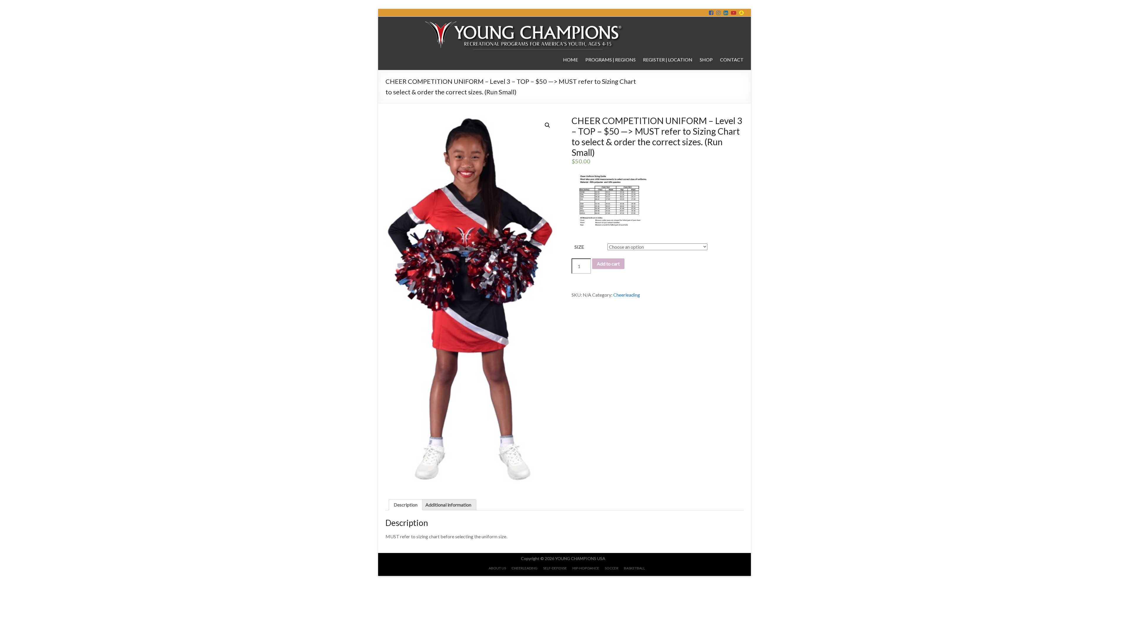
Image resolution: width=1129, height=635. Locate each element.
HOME (570, 59)
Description (405, 504)
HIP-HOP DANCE (585, 568)
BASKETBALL (634, 568)
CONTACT (732, 59)
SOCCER (611, 568)
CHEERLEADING (524, 568)
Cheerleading (626, 295)
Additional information (448, 504)
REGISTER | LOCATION (667, 59)
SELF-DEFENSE (555, 568)
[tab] (405, 504)
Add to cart (608, 263)
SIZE (579, 247)
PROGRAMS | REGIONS (610, 59)
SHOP (706, 59)
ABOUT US (497, 568)
